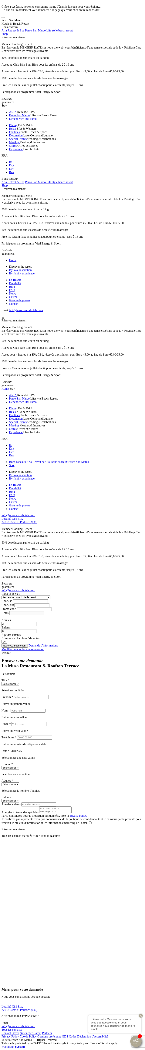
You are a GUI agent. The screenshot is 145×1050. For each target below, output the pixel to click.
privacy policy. (78, 815)
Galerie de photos (19, 300)
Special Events (18, 138)
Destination (16, 135)
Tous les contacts (12, 1029)
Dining (13, 125)
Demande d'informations (43, 645)
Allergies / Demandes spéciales (20, 812)
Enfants (6, 627)
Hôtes (5, 612)
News (12, 293)
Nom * (6, 710)
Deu (11, 168)
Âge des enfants (11, 634)
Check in (7, 601)
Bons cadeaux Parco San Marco (70, 461)
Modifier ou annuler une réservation (23, 649)
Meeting (14, 142)
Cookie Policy (28, 1036)
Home (12, 260)
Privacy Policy (10, 1036)
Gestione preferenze (49, 1036)
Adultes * (7, 780)
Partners (47, 1033)
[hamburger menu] (3, 17)
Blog (12, 286)
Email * (6, 724)
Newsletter (26, 1033)
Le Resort (15, 279)
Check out (8, 604)
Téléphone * (9, 737)
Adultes (6, 620)
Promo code (9, 608)
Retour (6, 652)
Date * (5, 750)
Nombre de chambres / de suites (20, 638)
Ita (10, 162)
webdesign (13, 1046)
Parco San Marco (19, 115)
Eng (11, 165)
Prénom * (7, 697)
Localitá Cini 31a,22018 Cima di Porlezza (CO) (19, 520)
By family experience (22, 273)
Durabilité (15, 283)
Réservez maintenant (14, 37)
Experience (16, 149)
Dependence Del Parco (23, 118)
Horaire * (7, 764)
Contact (13, 303)
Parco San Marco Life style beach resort (49, 30)
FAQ (12, 290)
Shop (5, 33)
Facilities (14, 132)
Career (13, 297)
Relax (13, 128)
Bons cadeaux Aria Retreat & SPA (29, 461)
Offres (13, 145)
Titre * (5, 680)
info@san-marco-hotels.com (26, 310)
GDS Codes (69, 1036)
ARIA (13, 112)
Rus (11, 172)
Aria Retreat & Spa (13, 30)
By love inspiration (20, 270)
